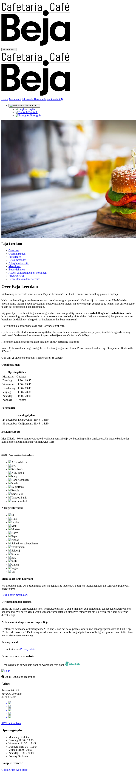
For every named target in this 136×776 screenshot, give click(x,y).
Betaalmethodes (17, 259)
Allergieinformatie (18, 263)
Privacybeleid (16, 275)
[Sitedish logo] (5, 670)
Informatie (28, 99)
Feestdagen (14, 256)
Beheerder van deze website (24, 279)
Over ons (13, 250)
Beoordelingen (42, 99)
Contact (56, 99)
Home (4, 99)
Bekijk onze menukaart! (14, 594)
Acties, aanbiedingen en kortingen (27, 272)
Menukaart (15, 99)
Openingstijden (17, 253)
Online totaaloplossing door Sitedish (21, 772)
